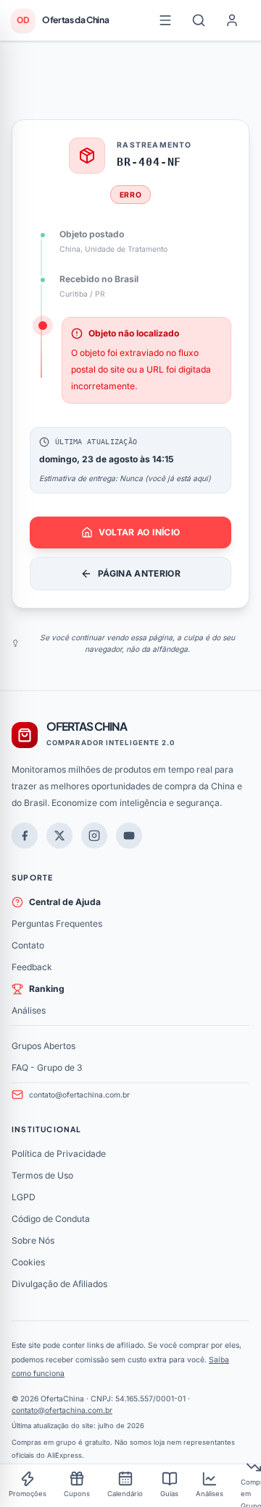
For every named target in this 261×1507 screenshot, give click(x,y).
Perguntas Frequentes (57, 923)
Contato (28, 945)
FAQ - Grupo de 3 (47, 1067)
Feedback (32, 966)
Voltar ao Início (140, 532)
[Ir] (129, 836)
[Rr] (59, 836)
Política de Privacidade (59, 1153)
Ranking (47, 988)
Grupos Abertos (43, 1045)
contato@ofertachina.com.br (79, 1094)
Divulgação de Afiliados (59, 1283)
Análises (29, 1010)
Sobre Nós (33, 1240)
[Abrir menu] (165, 20)
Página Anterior (139, 573)
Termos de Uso (42, 1175)
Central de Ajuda (65, 901)
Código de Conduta (51, 1218)
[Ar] (94, 836)
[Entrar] (232, 20)
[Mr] (25, 836)
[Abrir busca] (199, 20)
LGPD (24, 1197)
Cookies (28, 1262)
